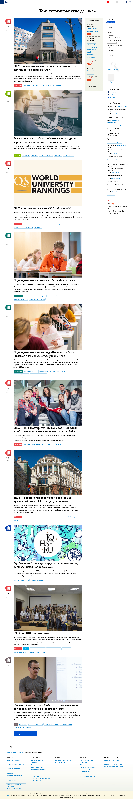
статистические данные (47, 85)
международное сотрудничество (23, 227)
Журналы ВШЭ (84, 762)
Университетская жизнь (114, 40)
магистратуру (111, 122)
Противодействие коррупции (14, 768)
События (110, 48)
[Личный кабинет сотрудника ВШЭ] (126, 2)
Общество (110, 35)
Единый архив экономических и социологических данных (88, 768)
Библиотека (83, 774)
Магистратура (111, 55)
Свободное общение (113, 37)
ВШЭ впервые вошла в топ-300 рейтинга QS (42, 208)
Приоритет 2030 (112, 42)
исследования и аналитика (21, 580)
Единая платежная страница (13, 788)
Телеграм (112, 97)
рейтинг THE (17, 520)
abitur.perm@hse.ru (116, 131)
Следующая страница (25, 734)
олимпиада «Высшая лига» (21, 375)
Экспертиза (110, 32)
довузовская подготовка (21, 299)
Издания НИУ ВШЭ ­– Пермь (87, 760)
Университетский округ (37, 776)
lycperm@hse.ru (115, 178)
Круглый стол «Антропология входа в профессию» (93, 71)
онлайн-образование (67, 296)
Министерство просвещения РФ (113, 764)
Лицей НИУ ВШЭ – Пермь (114, 175)
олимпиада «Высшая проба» (38, 375)
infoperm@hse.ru (116, 114)
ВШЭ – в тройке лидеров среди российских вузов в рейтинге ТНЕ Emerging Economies (42, 499)
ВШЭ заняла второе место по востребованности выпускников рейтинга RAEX (45, 68)
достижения (27, 85)
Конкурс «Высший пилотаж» (37, 299)
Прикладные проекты (61, 762)
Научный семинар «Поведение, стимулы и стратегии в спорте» (93, 29)
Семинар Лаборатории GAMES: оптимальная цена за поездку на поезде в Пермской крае (46, 707)
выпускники (35, 85)
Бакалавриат (111, 58)
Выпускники (110, 50)
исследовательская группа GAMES (23, 727)
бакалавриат (116, 120)
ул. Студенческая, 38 (122, 106)
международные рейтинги (55, 517)
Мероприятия (94, 21)
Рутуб (111, 95)
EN (119, 2)
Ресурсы (83, 758)
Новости (20, 752)
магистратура (41, 652)
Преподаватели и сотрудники (14, 775)
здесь (100, 794)
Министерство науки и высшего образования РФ (112, 761)
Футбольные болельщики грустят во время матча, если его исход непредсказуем (46, 565)
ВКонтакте (113, 92)
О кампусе (10, 758)
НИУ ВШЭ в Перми (11, 752)
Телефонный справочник (13, 778)
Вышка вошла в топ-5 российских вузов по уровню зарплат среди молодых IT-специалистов (46, 140)
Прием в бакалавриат (36, 765)
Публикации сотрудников (86, 765)
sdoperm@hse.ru (116, 153)
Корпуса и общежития (12, 780)
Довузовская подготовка (114, 156)
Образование (111, 27)
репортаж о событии (53, 296)
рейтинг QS (38, 227)
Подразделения (10, 773)
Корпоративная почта (85, 771)
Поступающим (111, 25)
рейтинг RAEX (59, 85)
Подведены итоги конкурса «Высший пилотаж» (44, 280)
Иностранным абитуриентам (38, 769)
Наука (109, 30)
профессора (22, 724)
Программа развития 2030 (114, 45)
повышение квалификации (114, 142)
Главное (109, 53)
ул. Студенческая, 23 (122, 145)
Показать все (92, 86)
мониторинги (36, 224)
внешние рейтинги (68, 155)
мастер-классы (66, 649)
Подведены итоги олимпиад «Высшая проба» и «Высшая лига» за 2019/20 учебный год (44, 354)
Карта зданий (111, 194)
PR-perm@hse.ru (115, 192)
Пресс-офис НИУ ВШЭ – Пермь (116, 185)
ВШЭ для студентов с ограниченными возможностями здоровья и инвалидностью (16, 784)
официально (58, 155)
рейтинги (58, 444)
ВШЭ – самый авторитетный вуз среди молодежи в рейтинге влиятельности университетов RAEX (46, 429)
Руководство (9, 771)
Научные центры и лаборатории (63, 760)
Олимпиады (34, 762)
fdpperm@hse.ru (115, 172)
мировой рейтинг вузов (70, 517)
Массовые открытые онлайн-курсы (113, 766)
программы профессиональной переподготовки (117, 140)
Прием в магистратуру (37, 767)
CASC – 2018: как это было (31, 633)
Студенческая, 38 (119, 188)
